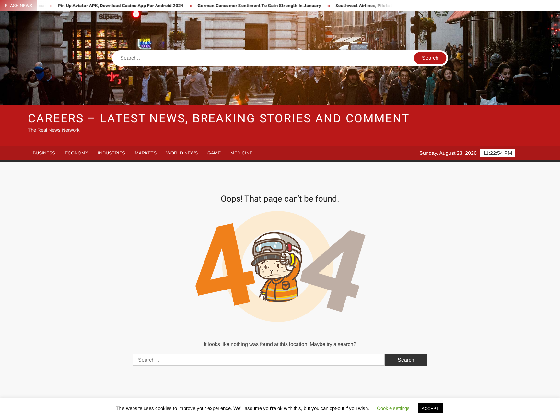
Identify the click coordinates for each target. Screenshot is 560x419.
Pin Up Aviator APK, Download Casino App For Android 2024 (104, 5)
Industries (111, 152)
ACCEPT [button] (430, 408)
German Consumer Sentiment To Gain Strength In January (243, 5)
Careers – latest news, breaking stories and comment (219, 118)
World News (182, 152)
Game (214, 152)
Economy (76, 152)
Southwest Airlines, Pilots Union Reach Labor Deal (372, 5)
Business (44, 152)
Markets (146, 152)
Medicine (241, 152)
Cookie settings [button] (393, 408)
